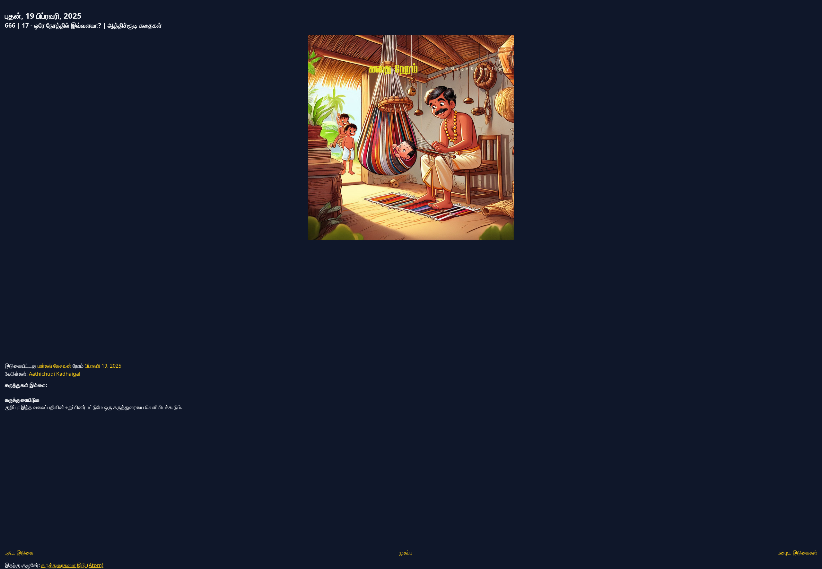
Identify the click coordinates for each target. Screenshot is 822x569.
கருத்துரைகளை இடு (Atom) (72, 565)
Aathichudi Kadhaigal (54, 373)
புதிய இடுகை (19, 552)
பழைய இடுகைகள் (797, 552)
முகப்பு (405, 552)
